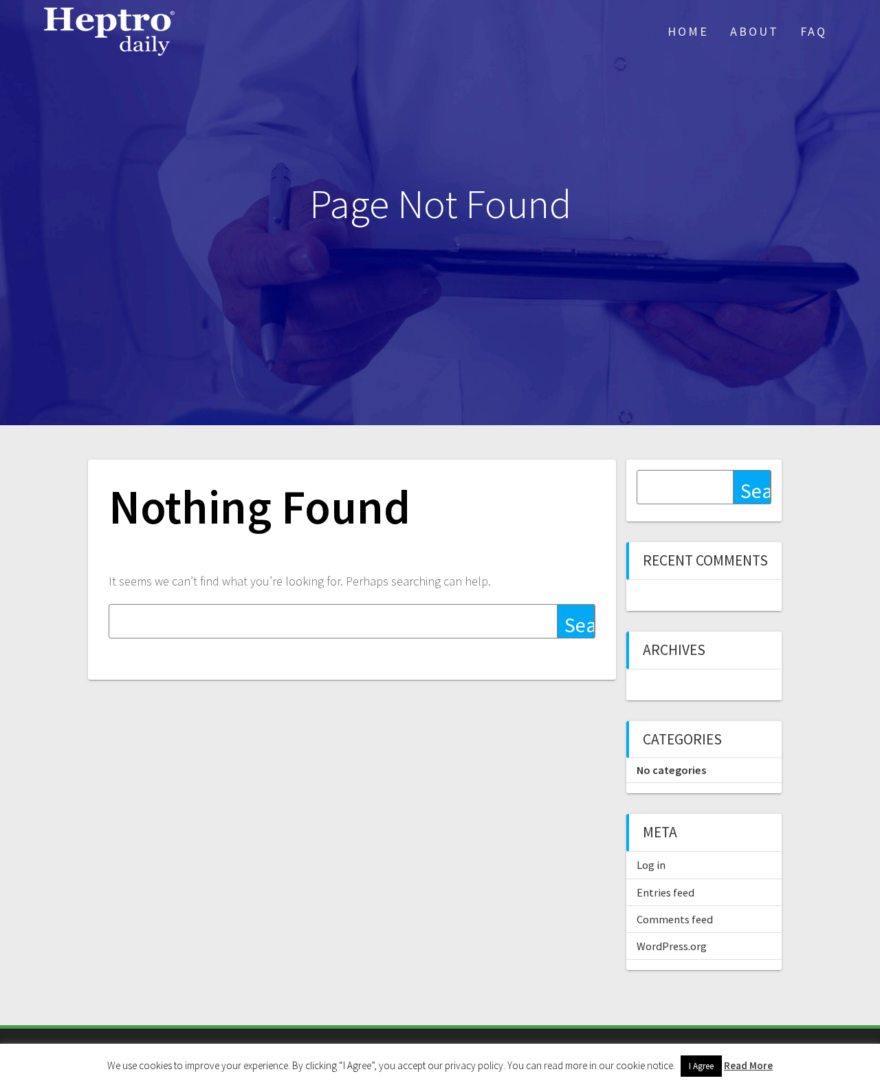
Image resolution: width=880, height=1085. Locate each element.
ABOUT (754, 31)
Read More (748, 1065)
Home (688, 31)
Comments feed (675, 919)
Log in (651, 865)
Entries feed (665, 892)
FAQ (813, 31)
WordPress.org (672, 946)
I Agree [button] (701, 1066)
